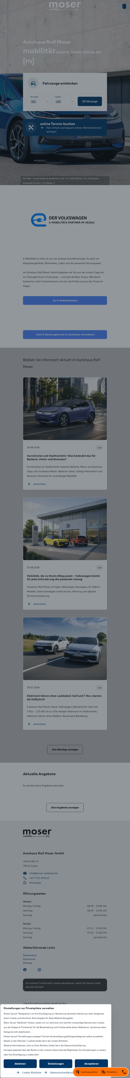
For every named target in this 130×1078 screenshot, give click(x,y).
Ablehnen (20, 1063)
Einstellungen (56, 1063)
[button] (86, 1072)
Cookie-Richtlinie (31, 1072)
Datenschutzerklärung (62, 1072)
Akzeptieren (91, 1063)
